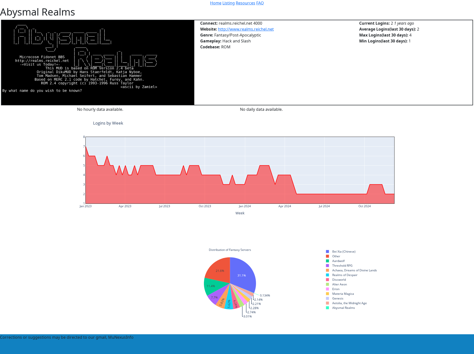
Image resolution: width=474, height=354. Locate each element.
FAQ (260, 3)
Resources (245, 3)
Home (215, 3)
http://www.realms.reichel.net (246, 29)
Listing (228, 3)
